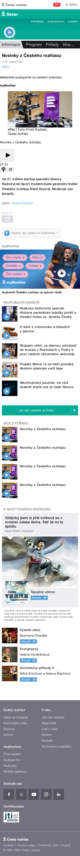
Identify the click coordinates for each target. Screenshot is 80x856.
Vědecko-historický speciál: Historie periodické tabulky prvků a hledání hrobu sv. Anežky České (48, 312)
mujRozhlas (10, 246)
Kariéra (47, 735)
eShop (8, 735)
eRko (6, 67)
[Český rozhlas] (14, 4)
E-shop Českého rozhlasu (27, 509)
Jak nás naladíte (53, 717)
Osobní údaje (26, 845)
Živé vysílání (14, 274)
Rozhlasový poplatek (56, 746)
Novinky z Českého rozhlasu (43, 429)
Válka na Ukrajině (15, 717)
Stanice (8, 729)
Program (37, 21)
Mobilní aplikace (15, 771)
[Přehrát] (7, 155)
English (66, 845)
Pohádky (12, 266)
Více (68, 44)
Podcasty (10, 766)
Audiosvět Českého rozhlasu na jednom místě (32, 292)
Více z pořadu (16, 423)
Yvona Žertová (22, 203)
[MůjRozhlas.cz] (8, 86)
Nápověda (49, 723)
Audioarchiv (55, 21)
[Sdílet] (10, 169)
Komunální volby (15, 723)
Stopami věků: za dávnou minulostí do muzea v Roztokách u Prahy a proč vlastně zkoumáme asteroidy (48, 350)
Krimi (35, 257)
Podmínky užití (48, 845)
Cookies (8, 845)
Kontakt (47, 740)
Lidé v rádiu (50, 729)
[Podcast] (3, 169)
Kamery (73, 21)
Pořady (52, 44)
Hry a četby (13, 257)
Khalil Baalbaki (36, 129)
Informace (11, 44)
